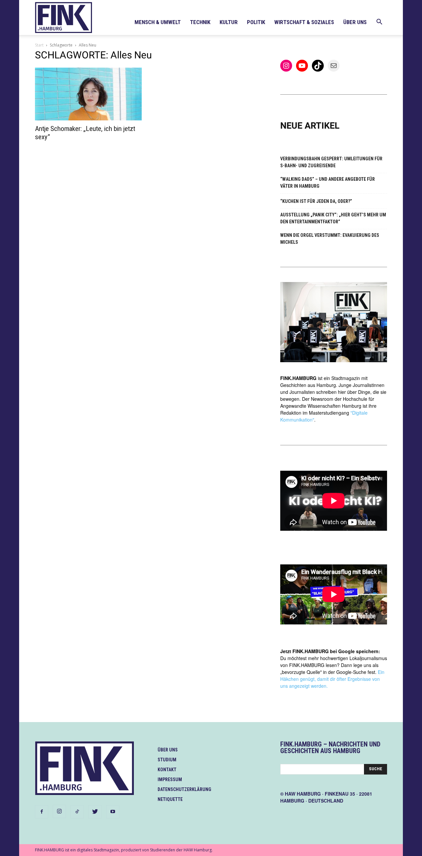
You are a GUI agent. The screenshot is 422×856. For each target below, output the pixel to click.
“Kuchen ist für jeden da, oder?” (316, 201)
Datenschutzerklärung (184, 789)
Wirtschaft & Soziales (304, 22)
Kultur (229, 22)
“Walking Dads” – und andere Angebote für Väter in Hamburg (327, 182)
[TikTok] (77, 811)
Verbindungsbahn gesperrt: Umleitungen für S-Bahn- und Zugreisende (331, 162)
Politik (256, 22)
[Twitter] (95, 811)
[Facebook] (41, 811)
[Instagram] (59, 811)
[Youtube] (112, 811)
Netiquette (170, 799)
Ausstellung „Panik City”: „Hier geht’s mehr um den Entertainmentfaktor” (333, 218)
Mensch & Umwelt (158, 22)
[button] (379, 22)
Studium (167, 759)
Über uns (355, 22)
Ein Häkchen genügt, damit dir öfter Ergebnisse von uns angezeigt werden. (332, 679)
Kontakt (167, 769)
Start (39, 45)
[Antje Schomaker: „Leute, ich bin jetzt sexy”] (88, 94)
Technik (200, 22)
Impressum (170, 779)
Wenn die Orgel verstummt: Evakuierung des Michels (329, 239)
